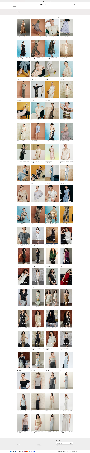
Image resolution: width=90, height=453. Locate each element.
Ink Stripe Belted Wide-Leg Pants (64, 223)
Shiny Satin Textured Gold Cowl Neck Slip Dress (66, 306)
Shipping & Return (40, 442)
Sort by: (59, 17)
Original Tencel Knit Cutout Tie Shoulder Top (37, 389)
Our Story (18, 444)
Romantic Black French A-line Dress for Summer (23, 57)
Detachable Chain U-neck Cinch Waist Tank (23, 410)
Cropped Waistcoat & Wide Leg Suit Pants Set (37, 348)
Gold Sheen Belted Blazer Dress (35, 327)
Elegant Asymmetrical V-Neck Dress (36, 119)
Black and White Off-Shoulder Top (21, 389)
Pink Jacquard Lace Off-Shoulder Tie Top (22, 431)
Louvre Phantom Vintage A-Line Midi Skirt (51, 57)
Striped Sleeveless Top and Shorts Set (36, 140)
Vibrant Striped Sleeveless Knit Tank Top (65, 119)
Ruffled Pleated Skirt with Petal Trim (50, 327)
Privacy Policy (66, 451)
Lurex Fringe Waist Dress (20, 265)
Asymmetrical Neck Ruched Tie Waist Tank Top (37, 431)
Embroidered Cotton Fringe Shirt (64, 78)
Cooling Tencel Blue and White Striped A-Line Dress (67, 202)
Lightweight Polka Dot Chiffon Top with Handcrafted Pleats (39, 265)
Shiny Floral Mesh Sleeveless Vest (64, 348)
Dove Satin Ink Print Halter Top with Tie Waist (23, 327)
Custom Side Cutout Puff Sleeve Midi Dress (37, 78)
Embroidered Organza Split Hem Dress (36, 161)
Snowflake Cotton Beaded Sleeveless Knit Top (51, 306)
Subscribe (71, 443)
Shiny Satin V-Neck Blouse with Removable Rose (52, 265)
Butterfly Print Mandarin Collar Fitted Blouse (23, 223)
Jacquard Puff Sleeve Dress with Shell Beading (66, 161)
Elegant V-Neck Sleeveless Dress (64, 140)
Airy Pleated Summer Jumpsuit (49, 119)
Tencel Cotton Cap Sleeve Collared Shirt (50, 202)
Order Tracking (39, 445)
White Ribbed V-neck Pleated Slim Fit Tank (66, 410)
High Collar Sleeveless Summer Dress (65, 57)
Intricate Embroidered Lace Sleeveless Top (23, 161)
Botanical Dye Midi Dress (48, 161)
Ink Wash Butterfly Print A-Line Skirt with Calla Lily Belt (39, 223)
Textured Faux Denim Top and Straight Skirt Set (23, 244)
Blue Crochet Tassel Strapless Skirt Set (65, 389)
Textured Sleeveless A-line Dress (21, 36)
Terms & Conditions (61, 451)
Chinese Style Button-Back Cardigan (36, 202)
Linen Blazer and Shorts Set (21, 202)
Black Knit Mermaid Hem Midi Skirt (36, 410)
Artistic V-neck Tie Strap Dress (21, 119)
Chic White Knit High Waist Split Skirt (50, 78)
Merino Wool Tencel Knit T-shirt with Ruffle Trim (52, 431)
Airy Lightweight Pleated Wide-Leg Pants (37, 57)
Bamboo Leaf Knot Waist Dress (21, 140)
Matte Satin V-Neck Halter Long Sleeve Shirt (66, 327)
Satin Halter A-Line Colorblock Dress (50, 244)
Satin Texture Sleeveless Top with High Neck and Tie (67, 265)
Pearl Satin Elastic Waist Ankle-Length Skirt (66, 36)
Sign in (76, 1)
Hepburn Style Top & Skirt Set (64, 244)
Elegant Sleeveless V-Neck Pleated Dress (51, 140)
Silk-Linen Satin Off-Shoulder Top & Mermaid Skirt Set (39, 306)
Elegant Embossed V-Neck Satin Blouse (22, 306)
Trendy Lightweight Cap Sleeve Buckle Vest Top (52, 223)
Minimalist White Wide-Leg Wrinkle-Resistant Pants (67, 431)
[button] (74, 4)
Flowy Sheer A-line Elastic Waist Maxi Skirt (37, 36)
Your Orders (72, 1)
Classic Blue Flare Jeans (20, 78)
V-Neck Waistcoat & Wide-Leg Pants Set (22, 348)
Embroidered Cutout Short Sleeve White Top (51, 36)
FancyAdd (75, 451)
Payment (38, 444)
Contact (18, 442)
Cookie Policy (70, 451)
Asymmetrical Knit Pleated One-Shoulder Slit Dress (38, 244)
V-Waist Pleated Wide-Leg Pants (49, 410)
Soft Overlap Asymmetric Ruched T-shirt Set (51, 389)
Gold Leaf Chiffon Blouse (48, 348)
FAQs (38, 446)
